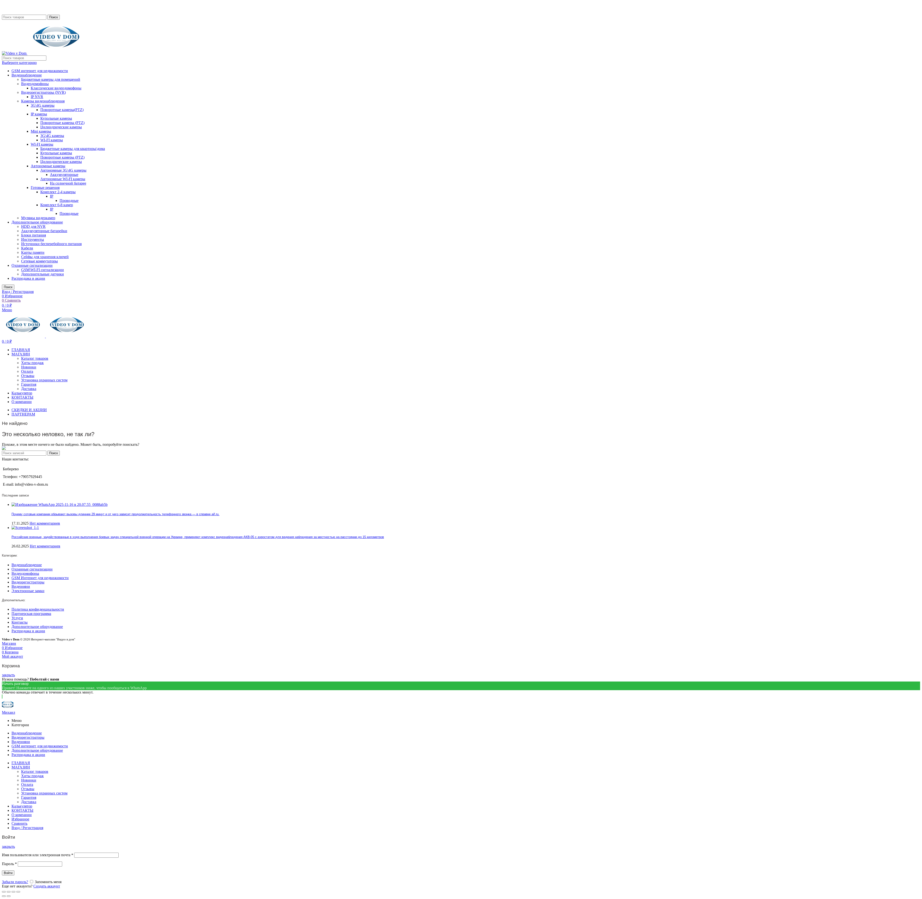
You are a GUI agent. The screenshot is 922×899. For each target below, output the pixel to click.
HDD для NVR (33, 226)
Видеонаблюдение (27, 75)
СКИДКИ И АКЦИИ (29, 410)
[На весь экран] (13, 892)
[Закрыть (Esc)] (4, 892)
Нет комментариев (45, 523)
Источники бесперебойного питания (51, 244)
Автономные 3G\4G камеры (63, 170)
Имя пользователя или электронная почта (37, 855)
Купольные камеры (56, 118)
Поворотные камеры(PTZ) (62, 110)
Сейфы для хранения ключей (45, 257)
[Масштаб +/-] (18, 892)
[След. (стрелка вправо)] (9, 896)
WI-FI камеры (51, 140)
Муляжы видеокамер (38, 218)
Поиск (53, 17)
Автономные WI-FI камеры (62, 179)
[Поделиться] (9, 892)
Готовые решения (45, 188)
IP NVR (37, 97)
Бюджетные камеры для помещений (50, 79)
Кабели (27, 248)
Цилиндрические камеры (61, 127)
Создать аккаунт (46, 886)
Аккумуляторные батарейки (44, 231)
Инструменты (32, 239)
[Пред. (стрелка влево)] (4, 896)
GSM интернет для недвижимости (40, 71)
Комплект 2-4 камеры (58, 192)
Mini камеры (41, 131)
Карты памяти (32, 252)
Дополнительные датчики (42, 274)
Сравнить (19, 823)
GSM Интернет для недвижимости (40, 578)
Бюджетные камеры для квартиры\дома (72, 149)
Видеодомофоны (35, 84)
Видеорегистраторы (28, 582)
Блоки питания (33, 235)
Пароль (9, 864)
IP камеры (39, 114)
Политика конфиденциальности (38, 609)
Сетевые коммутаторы (39, 261)
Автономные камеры (48, 166)
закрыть (8, 675)
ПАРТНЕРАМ (23, 414)
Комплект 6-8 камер (56, 205)
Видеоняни (21, 586)
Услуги (17, 618)
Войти (8, 873)
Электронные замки (28, 591)
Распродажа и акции (28, 278)
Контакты (20, 622)
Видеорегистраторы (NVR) (43, 92)
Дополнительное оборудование (37, 222)
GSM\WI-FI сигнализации (42, 270)
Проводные (69, 200)
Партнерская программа (31, 614)
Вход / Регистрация (27, 828)
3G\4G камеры (43, 105)
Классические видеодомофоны (56, 88)
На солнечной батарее (68, 183)
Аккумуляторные (64, 175)
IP (51, 196)
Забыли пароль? (15, 882)
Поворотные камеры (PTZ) (62, 123)
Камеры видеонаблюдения (43, 101)
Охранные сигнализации (32, 265)
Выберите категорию (19, 63)
